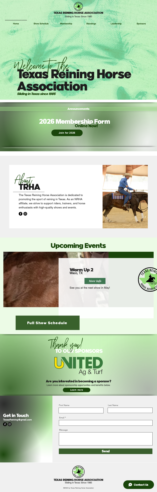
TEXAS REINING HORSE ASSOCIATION (78, 12)
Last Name (113, 405)
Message (63, 430)
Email (61, 418)
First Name (64, 405)
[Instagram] (25, 214)
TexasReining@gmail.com (17, 419)
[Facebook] (20, 214)
